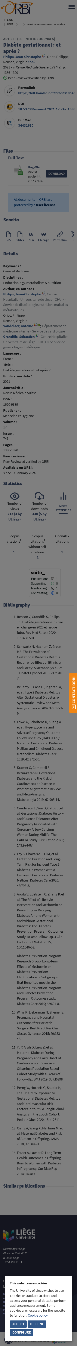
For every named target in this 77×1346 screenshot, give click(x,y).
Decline (37, 1324)
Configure (21, 1332)
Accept (18, 1324)
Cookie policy (37, 1315)
